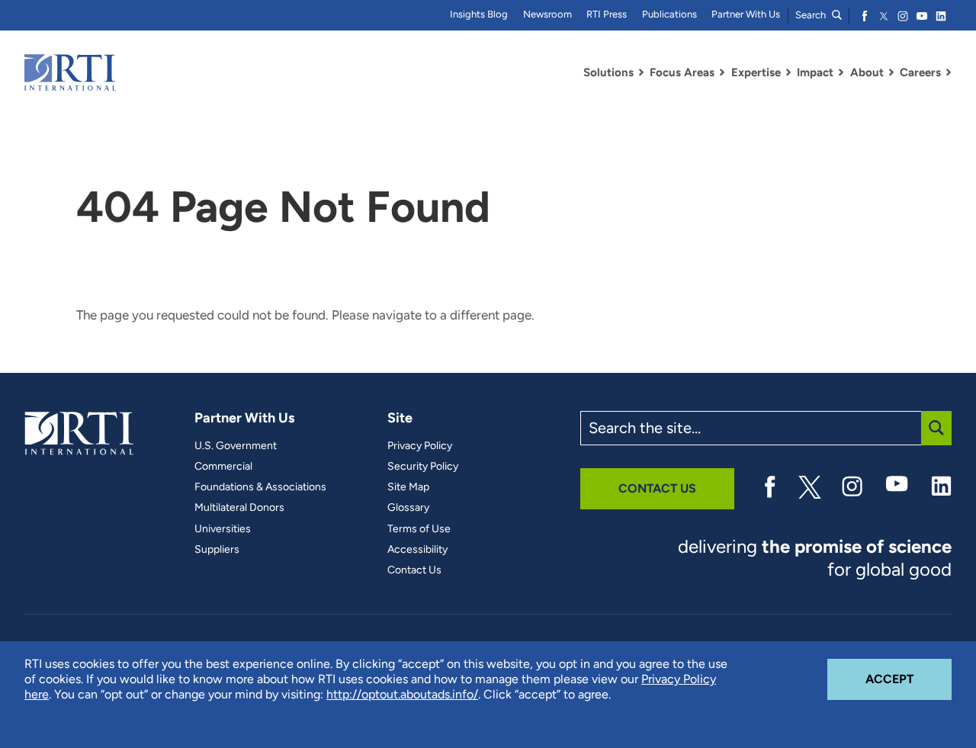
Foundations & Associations (260, 487)
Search (811, 15)
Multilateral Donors (239, 507)
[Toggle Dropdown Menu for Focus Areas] (722, 72)
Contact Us (414, 570)
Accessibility (417, 549)
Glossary (408, 507)
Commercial (223, 466)
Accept (908, 678)
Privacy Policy (419, 446)
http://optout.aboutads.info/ (402, 694)
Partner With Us (745, 14)
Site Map (408, 487)
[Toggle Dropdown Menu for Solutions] (641, 72)
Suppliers (216, 549)
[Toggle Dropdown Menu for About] (891, 72)
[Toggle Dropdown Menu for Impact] (841, 72)
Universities (222, 529)
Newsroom (547, 14)
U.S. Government (235, 446)
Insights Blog (479, 14)
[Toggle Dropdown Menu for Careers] (949, 72)
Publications (669, 14)
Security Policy (422, 466)
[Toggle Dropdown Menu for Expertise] (788, 72)
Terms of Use (419, 529)
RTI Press (606, 14)
